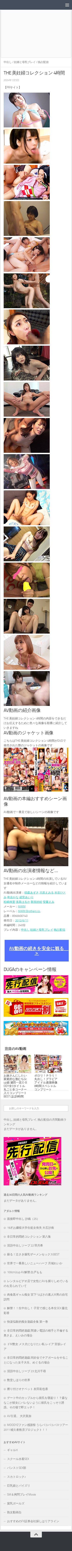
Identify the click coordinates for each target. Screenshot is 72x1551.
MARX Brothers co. (29, 911)
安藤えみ (48, 902)
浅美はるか (23, 902)
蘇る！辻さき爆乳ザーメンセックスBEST (33, 1254)
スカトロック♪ (16, 1476)
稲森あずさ (31, 892)
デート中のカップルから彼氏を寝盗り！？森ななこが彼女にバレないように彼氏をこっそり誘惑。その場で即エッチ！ (36, 1402)
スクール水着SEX (18, 1459)
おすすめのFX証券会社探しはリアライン (33, 1521)
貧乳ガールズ (15, 1503)
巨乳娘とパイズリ (18, 1485)
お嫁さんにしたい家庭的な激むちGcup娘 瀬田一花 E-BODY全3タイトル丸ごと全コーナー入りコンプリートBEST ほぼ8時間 (15, 1086)
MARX (22, 906)
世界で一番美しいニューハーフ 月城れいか (34, 1263)
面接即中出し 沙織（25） (23, 1219)
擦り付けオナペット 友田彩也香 (27, 1389)
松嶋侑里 (9, 902)
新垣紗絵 (36, 902)
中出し (8, 62)
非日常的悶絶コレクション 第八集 (29, 1236)
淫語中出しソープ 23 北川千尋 (26, 1371)
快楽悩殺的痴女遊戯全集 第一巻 (27, 1321)
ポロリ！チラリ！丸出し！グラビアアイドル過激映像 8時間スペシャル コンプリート (45, 1082)
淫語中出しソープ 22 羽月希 (25, 1245)
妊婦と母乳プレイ (25, 62)
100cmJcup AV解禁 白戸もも (24, 1272)
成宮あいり (26, 897)
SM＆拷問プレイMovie (21, 1494)
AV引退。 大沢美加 (19, 1416)
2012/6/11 (21, 920)
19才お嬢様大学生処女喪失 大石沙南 (30, 1227)
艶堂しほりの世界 (18, 1380)
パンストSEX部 (16, 1468)
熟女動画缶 (14, 1512)
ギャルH (12, 1450)
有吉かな (13, 897)
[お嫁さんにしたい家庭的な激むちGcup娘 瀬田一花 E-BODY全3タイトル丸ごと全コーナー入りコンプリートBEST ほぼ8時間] (17, 1063)
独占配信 (43, 62)
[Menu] (67, 5)
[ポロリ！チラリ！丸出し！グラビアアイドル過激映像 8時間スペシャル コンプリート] (48, 1063)
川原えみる (46, 892)
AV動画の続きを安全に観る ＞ (39, 951)
